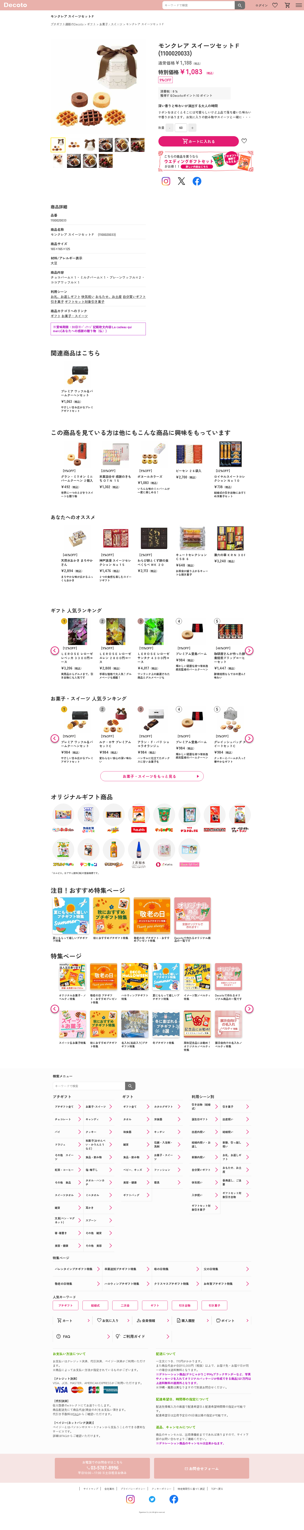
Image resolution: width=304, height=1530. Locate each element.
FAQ (76, 1414)
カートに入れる (198, 141)
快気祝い (88, 296)
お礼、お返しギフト (65, 296)
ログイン (261, 5)
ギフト (56, 315)
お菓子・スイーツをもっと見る (149, 776)
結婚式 (95, 1305)
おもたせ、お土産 (108, 296)
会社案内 (109, 1488)
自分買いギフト (134, 296)
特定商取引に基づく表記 (191, 1488)
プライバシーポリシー (133, 1488)
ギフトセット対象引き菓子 (84, 301)
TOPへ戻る (217, 1488)
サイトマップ (90, 1488)
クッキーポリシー (161, 1488)
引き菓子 (57, 301)
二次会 (125, 1305)
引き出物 (184, 1305)
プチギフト (65, 1305)
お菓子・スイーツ (74, 315)
